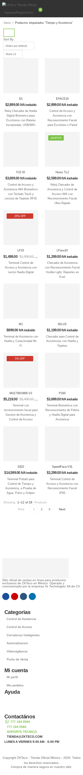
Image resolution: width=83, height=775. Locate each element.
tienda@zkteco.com (24, 736)
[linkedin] (32, 596)
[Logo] (41, 4)
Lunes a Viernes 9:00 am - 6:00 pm (31, 741)
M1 (21, 324)
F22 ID (20, 172)
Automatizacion (17, 643)
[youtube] (23, 596)
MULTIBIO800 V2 (21, 393)
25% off (20, 216)
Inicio (7, 22)
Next (62, 509)
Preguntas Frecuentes (24, 701)
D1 (21, 98)
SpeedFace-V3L (62, 466)
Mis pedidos (15, 685)
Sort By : (9, 39)
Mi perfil (12, 677)
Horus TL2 (62, 172)
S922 (20, 466)
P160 (62, 393)
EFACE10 (62, 98)
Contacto (13, 697)
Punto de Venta (17, 659)
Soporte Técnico (22, 731)
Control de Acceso (19, 627)
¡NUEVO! (56, 137)
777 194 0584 (20, 721)
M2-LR (62, 324)
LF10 (20, 250)
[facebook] (5, 596)
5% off (20, 358)
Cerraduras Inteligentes (23, 635)
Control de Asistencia (21, 619)
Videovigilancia (17, 651)
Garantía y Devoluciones (26, 707)
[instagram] (14, 596)
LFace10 (62, 250)
